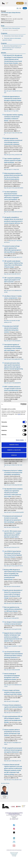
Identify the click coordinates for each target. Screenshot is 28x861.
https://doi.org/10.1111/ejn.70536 (11, 111)
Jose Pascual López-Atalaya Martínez (10, 12)
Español (18, 8)
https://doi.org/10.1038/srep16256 (11, 618)
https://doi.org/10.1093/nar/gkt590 (11, 701)
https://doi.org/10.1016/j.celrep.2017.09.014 (13, 565)
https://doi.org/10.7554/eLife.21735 (11, 547)
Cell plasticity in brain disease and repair (13, 36)
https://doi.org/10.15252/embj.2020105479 (13, 485)
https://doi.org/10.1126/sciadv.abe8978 (12, 382)
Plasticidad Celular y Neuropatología (11, 28)
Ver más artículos (5, 783)
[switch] (24, 426)
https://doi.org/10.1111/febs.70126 (11, 169)
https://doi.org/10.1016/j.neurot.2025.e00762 (13, 187)
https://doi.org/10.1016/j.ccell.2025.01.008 (13, 154)
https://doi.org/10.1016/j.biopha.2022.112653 (13, 359)
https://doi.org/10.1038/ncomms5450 (12, 669)
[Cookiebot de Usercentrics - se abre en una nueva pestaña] (20, 404)
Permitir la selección (14, 450)
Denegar (14, 455)
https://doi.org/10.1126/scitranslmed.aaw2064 (14, 512)
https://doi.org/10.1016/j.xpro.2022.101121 (13, 257)
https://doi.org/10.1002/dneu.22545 (11, 527)
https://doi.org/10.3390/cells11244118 (12, 274)
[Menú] (25, 3)
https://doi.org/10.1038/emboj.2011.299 (12, 760)
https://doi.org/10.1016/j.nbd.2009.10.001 (13, 779)
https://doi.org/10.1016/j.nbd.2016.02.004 (13, 603)
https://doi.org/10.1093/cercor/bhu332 (12, 586)
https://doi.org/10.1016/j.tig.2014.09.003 (12, 629)
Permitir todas (14, 444)
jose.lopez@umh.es (8, 22)
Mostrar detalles (20, 440)
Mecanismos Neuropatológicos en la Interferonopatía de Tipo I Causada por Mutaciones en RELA (11, 47)
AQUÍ (19, 414)
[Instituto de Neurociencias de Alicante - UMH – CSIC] (7, 3)
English (20, 8)
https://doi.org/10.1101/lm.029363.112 (12, 712)
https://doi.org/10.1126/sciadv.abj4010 (12, 340)
